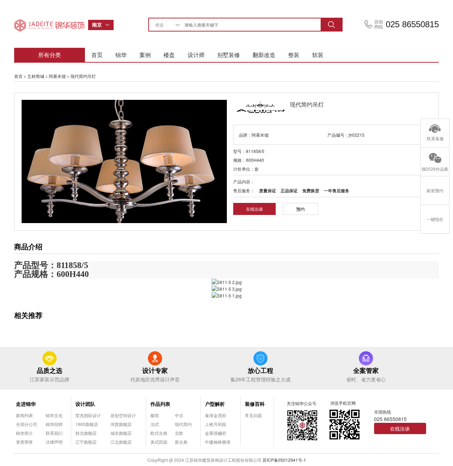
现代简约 (183, 424)
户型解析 (215, 403)
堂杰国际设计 (88, 415)
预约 (300, 209)
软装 (317, 55)
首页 (97, 55)
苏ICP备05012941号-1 (284, 460)
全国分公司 (26, 424)
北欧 (179, 433)
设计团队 (85, 403)
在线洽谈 (254, 209)
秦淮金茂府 (215, 415)
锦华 (121, 55)
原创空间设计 (123, 415)
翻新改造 (264, 55)
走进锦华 (26, 403)
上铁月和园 (215, 424)
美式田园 (158, 442)
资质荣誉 (24, 442)
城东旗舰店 (121, 433)
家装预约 (434, 190)
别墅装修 (228, 55)
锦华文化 (54, 415)
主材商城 (35, 76)
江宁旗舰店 (86, 442)
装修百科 (255, 403)
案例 (145, 55)
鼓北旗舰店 (86, 433)
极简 (154, 415)
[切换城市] (109, 25)
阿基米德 (57, 76)
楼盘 (169, 55)
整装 (293, 55)
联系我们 (54, 433)
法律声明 (54, 442)
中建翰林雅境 (217, 442)
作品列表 (160, 403)
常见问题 (253, 415)
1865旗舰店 (86, 424)
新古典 (181, 442)
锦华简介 (24, 433)
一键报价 (434, 219)
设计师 (196, 55)
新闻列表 (24, 415)
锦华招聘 (54, 424)
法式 (154, 424)
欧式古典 (158, 433)
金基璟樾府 (215, 433)
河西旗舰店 (121, 424)
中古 (179, 415)
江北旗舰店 (121, 442)
